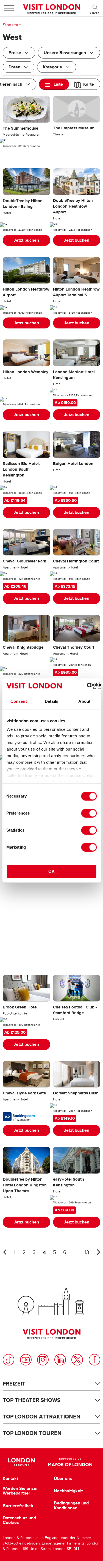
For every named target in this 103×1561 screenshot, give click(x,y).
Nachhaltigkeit (68, 1490)
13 (87, 1252)
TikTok (8, 1359)
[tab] (54, 84)
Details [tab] (51, 701)
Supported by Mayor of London (70, 1462)
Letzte (5, 1252)
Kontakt (10, 1478)
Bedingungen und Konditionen (71, 1505)
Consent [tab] (18, 701)
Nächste (98, 1252)
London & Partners (21, 1462)
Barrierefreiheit (18, 1505)
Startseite (12, 25)
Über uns (63, 1478)
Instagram (43, 1359)
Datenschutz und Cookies (19, 1520)
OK (51, 871)
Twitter (77, 1359)
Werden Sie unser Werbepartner (20, 1491)
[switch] (89, 813)
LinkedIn (60, 1359)
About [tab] (84, 701)
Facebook (94, 1359)
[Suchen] (95, 8)
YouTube (26, 1359)
